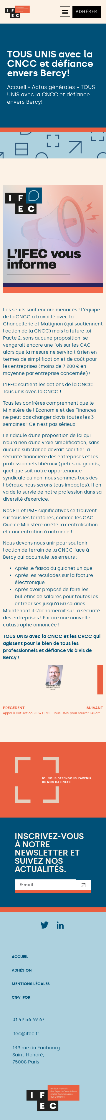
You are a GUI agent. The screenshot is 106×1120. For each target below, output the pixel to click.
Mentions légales (31, 984)
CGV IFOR (21, 997)
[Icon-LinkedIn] (60, 925)
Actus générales (53, 87)
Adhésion (22, 970)
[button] (65, 11)
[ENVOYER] (83, 886)
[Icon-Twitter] (44, 925)
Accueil (16, 87)
